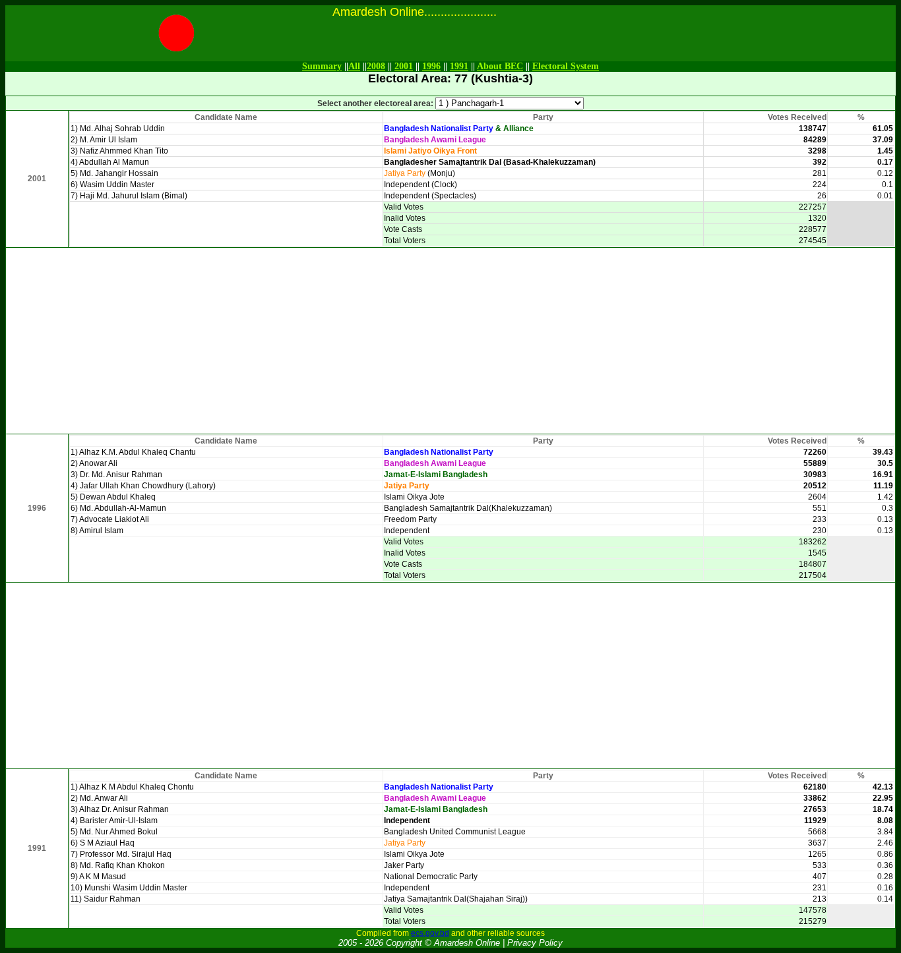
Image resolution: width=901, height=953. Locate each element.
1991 (459, 66)
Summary (322, 66)
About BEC (500, 66)
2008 (376, 66)
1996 (431, 66)
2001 (403, 66)
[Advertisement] (450, 340)
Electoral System (565, 66)
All (354, 66)
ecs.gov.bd (430, 933)
